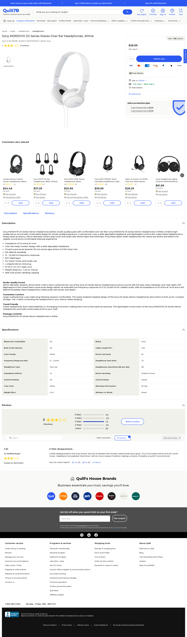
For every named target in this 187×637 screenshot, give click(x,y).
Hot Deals (41, 21)
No (86, 462)
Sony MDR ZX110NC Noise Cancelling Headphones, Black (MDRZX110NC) (108, 180)
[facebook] (96, 535)
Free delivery (137, 73)
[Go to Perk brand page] (87, 496)
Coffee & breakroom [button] (140, 21)
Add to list (135, 94)
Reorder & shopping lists (105, 548)
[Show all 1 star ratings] (93, 428)
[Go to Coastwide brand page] (63, 496)
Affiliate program (57, 595)
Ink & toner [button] (173, 21)
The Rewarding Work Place (151, 557)
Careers (142, 561)
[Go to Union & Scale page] (124, 496)
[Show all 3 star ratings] (93, 421)
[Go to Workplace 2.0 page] (136, 496)
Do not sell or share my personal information (128, 625)
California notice (83, 625)
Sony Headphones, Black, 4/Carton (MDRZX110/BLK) (167, 180)
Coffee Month (65, 21)
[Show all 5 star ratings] (93, 414)
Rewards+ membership (60, 548)
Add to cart (159, 59)
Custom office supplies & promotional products (70, 569)
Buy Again (52, 21)
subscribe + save (80, 21)
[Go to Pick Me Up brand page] (75, 496)
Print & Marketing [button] (98, 21)
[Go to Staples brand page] (100, 496)
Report (98, 462)
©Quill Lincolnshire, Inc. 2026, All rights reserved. (38, 616)
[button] (127, 11)
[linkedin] (89, 535)
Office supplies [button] (118, 21)
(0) (107, 414)
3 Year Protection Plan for (142, 111)
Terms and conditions (81, 525)
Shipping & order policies (15, 569)
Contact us (9, 582)
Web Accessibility (146, 565)
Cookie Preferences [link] (101, 625)
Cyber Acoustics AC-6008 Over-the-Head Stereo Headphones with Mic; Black (137, 180)
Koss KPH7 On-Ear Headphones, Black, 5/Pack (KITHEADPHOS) (45, 180)
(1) (107, 421)
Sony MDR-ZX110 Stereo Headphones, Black (74, 180)
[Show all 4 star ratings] (93, 418)
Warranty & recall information (17, 574)
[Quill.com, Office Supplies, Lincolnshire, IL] (12, 615)
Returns (8, 553)
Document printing (58, 574)
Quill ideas (54, 590)
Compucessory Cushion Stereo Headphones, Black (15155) (14, 180)
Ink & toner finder (102, 553)
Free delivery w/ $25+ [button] (13, 197)
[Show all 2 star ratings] (93, 425)
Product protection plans (60, 586)
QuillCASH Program (58, 557)
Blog (141, 553)
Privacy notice (67, 625)
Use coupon (120, 518)
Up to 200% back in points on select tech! (93, 3)
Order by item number (104, 561)
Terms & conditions (50, 625)
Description (10, 213)
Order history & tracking (15, 548)
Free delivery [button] (40, 197)
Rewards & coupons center (106, 565)
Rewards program (57, 553)
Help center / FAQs (13, 565)
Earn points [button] (175, 39)
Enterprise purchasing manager (63, 578)
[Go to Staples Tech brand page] (112, 496)
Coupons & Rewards (25, 21)
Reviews (49, 213)
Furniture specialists (58, 582)
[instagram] (82, 535)
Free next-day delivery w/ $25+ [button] (77, 197)
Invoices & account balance (16, 561)
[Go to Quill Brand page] (51, 496)
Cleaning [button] (159, 21)
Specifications (31, 213)
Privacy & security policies (16, 578)
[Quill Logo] (11, 10)
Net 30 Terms (56, 565)
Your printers (100, 557)
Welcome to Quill (146, 548)
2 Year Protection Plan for (142, 107)
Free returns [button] (137, 88)
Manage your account (14, 557)
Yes (76, 462)
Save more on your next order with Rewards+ (31, 3)
